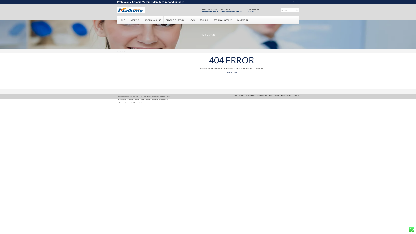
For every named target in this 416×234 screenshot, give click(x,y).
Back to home (232, 73)
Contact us (242, 20)
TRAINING (204, 20)
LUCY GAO (251, 11)
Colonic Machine (153, 20)
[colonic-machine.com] (131, 12)
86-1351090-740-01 (210, 11)
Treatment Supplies (175, 20)
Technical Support (223, 20)
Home (122, 20)
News (192, 20)
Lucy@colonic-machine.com (232, 11)
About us (135, 20)
